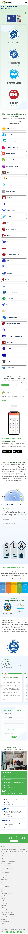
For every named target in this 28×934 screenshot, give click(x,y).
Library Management (5, 884)
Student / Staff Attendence (6, 867)
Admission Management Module (8, 860)
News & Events (4, 916)
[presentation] (12, 404)
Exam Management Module (7, 891)
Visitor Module (4, 858)
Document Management (6, 861)
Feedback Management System (7, 909)
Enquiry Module (4, 856)
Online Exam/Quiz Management (7, 912)
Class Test (3, 881)
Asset (2, 900)
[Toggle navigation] (26, 2)
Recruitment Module (5, 902)
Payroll (2, 898)
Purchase (3, 888)
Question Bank (4, 877)
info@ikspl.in (8, 775)
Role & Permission (4, 918)
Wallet (2, 890)
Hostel (2, 886)
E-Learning (5, 383)
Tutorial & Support (5, 907)
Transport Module (4, 879)
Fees (2, 868)
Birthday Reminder (5, 870)
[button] (1, 684)
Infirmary (3, 893)
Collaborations (14, 482)
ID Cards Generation (5, 919)
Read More (5, 399)
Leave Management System (7, 911)
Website (12, 383)
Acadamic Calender (5, 874)
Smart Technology (22, 383)
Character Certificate (5, 865)
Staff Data (3, 897)
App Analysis (3, 904)
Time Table (3, 876)
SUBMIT (14, 735)
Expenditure (3, 895)
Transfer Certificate (5, 863)
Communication (4, 923)
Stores (2, 921)
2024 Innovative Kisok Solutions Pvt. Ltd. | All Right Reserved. (14, 928)
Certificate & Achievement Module (8, 872)
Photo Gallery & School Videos (7, 914)
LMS (2, 883)
